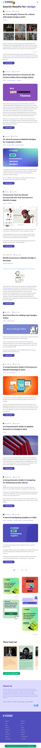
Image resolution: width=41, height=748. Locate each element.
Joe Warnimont (8, 11)
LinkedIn (22, 727)
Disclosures (23, 732)
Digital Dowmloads (11, 320)
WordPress (19, 80)
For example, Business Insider (14, 345)
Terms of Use (7, 734)
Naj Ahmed (7, 136)
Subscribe (11, 613)
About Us (7, 721)
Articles (4, 19)
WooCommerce (14, 103)
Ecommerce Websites (20, 144)
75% (30, 336)
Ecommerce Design (11, 144)
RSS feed (22, 729)
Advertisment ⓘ (35, 51)
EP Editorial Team (8, 254)
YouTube (6, 732)
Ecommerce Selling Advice (8, 263)
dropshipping (10, 520)
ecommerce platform (19, 43)
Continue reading (10, 63)
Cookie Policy (23, 738)
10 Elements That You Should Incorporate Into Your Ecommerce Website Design (18, 197)
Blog (6, 723)
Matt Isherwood (8, 364)
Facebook (23, 721)
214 (22, 570)
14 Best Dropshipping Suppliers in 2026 (19, 517)
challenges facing (9, 288)
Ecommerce (10, 203)
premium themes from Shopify (20, 54)
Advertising (7, 729)
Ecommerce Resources (12, 80)
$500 (5, 343)
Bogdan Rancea (8, 423)
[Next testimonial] (37, 642)
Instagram (23, 734)
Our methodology (24, 736)
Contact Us (23, 723)
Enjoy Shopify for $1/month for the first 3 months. (20, 746)
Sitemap (6, 736)
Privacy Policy (7, 738)
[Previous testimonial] (35, 642)
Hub (21, 725)
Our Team (7, 727)
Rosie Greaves (8, 312)
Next (26, 570)
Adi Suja (6, 191)
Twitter (6, 725)
